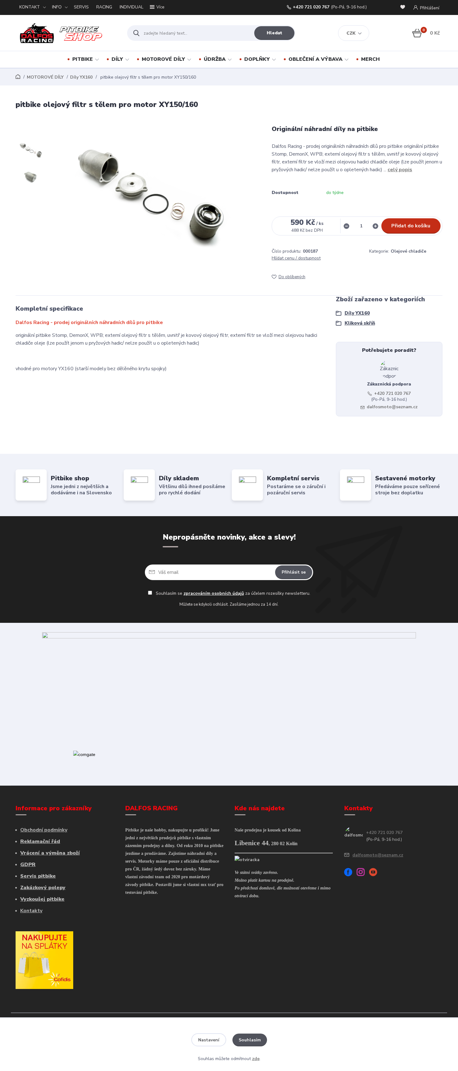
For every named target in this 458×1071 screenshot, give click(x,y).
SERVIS (81, 7)
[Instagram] (363, 873)
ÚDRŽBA (215, 59)
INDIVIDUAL (131, 7)
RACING (104, 7)
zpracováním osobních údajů (214, 593)
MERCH (370, 59)
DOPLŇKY (257, 59)
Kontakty (31, 910)
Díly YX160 (81, 77)
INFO (57, 7)
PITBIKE (82, 59)
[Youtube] (375, 873)
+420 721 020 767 (311, 7)
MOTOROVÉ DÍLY (163, 59)
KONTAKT (29, 7)
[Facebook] (350, 873)
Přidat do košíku (410, 225)
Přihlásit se (294, 572)
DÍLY (117, 59)
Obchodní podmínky (43, 829)
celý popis (400, 169)
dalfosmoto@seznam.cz (392, 407)
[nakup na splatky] (44, 959)
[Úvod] (66, 33)
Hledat (274, 33)
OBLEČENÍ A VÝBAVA (315, 59)
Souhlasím (250, 1040)
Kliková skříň (360, 323)
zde (256, 1059)
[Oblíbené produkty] (403, 7)
